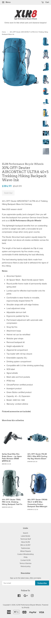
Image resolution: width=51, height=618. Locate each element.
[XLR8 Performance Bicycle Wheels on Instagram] (32, 596)
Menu (8, 2)
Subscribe (42, 583)
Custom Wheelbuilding (25, 554)
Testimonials (25, 548)
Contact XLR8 (25, 560)
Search (25, 533)
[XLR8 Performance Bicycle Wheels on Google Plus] (26, 596)
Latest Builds (25, 536)
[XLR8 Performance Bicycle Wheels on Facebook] (19, 596)
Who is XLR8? (25, 545)
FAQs (25, 557)
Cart (47, 2)
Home (4, 32)
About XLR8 (25, 542)
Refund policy (25, 566)
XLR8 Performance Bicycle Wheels (28, 605)
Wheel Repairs (25, 551)
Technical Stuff (25, 539)
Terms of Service (25, 563)
